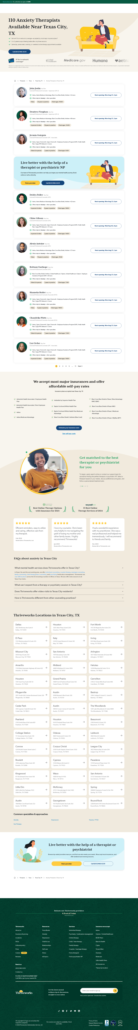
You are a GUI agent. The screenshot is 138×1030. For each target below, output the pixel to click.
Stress (44, 953)
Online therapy (74, 938)
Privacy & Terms (93, 1021)
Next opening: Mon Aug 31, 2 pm (106, 143)
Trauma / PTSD (93, 820)
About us (18, 930)
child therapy (31, 574)
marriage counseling (78, 572)
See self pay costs (69, 434)
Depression (55, 820)
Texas (30, 81)
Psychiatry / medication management (81, 934)
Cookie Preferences (94, 1025)
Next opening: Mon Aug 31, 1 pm (106, 250)
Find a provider (30, 183)
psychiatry (53, 574)
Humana (98, 953)
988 (19, 978)
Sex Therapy (17, 824)
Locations (18, 938)
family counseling (20, 574)
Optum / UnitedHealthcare (104, 934)
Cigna (98, 945)
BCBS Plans (99, 938)
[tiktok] (59, 1011)
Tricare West (99, 949)
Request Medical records (96, 1023)
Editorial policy (20, 945)
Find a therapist (74, 953)
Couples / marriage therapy (78, 949)
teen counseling (41, 574)
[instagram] (63, 1011)
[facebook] (67, 1011)
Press (17, 949)
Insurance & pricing (21, 934)
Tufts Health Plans (101, 960)
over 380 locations (21, 577)
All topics (45, 956)
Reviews (18, 956)
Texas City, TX (38, 81)
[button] (80, 492)
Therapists (22, 81)
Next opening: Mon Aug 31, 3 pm (106, 95)
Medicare (99, 956)
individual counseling (52, 572)
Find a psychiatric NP (76, 956)
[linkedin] (79, 1011)
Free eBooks (46, 930)
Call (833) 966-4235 (19, 52)
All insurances (100, 964)
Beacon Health (100, 941)
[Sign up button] (115, 991)
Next (79, 366)
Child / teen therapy (75, 941)
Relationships (46, 945)
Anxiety (16, 820)
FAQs (17, 941)
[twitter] (71, 1011)
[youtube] (75, 1011)
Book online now (8, 2)
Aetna (98, 930)
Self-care (45, 949)
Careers (17, 953)
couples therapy (65, 572)
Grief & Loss (46, 941)
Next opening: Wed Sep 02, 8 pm (106, 226)
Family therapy (73, 945)
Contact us (18, 972)
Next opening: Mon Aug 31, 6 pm (106, 201)
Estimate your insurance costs (69, 428)
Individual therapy (75, 930)
